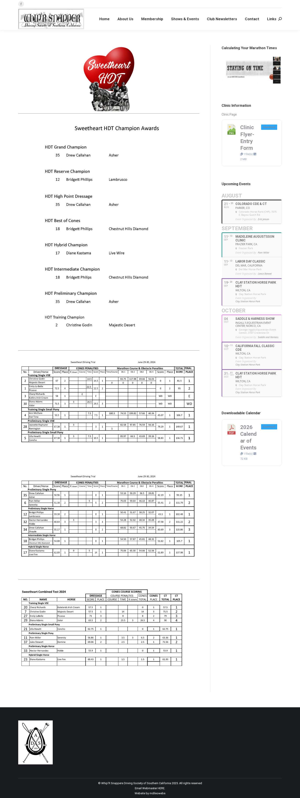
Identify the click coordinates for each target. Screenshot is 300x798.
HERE (161, 788)
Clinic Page (229, 114)
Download (269, 127)
